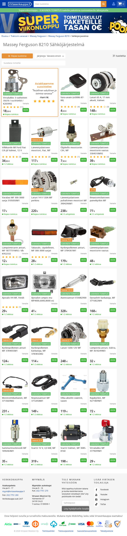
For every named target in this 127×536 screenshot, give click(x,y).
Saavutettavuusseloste (87, 531)
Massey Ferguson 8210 (58, 36)
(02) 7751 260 (12, 495)
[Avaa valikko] (3, 4)
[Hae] (103, 4)
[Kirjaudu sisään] (113, 3)
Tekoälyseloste (106, 531)
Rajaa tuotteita (18, 55)
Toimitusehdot (48, 531)
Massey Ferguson (38, 36)
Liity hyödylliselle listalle (76, 508)
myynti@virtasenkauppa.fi (13, 491)
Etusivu (5, 36)
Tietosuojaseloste (65, 531)
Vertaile (26, 103)
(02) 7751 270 (42, 490)
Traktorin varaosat (19, 36)
